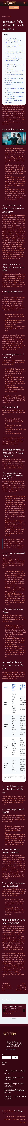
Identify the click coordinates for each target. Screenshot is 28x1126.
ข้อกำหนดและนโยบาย (19, 1119)
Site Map (22, 1122)
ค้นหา (3, 1054)
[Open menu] (24, 3)
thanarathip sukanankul (11, 1011)
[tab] (12, 1018)
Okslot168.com (8, 1111)
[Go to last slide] (4, 1010)
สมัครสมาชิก (14, 7)
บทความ (4, 1062)
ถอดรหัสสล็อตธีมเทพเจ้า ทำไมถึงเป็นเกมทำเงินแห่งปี (20, 987)
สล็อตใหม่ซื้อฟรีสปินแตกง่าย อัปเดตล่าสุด (7, 987)
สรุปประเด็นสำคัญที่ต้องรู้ (11, 39)
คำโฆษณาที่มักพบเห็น (12, 57)
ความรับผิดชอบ (21, 1116)
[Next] (24, 1010)
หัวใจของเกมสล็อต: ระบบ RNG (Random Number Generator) (15, 67)
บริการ (3, 14)
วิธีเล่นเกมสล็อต (11, 1116)
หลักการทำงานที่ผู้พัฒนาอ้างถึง (15, 51)
